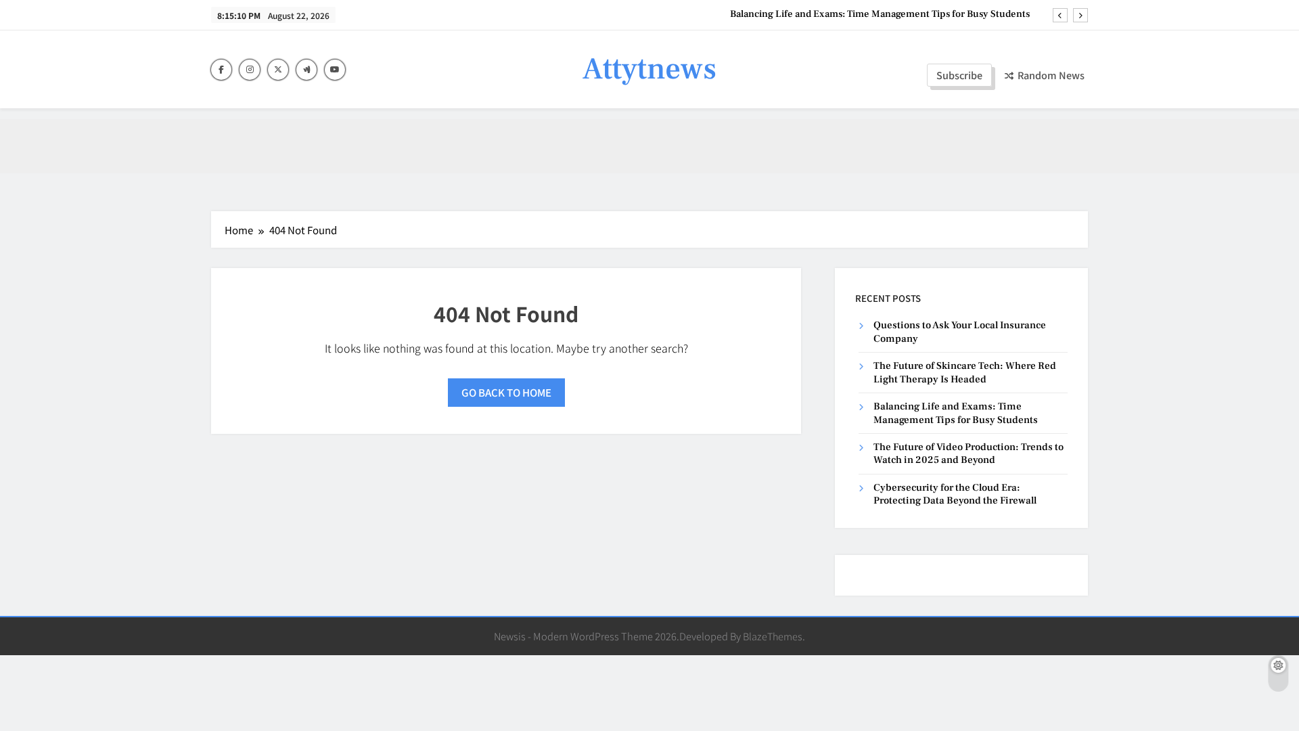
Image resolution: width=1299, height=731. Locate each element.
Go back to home (506, 392)
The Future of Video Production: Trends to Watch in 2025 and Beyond (968, 453)
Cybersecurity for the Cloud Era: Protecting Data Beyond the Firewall (954, 494)
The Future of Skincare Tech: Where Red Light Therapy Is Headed (964, 372)
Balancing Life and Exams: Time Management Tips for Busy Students (880, 14)
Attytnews (649, 69)
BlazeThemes (772, 636)
